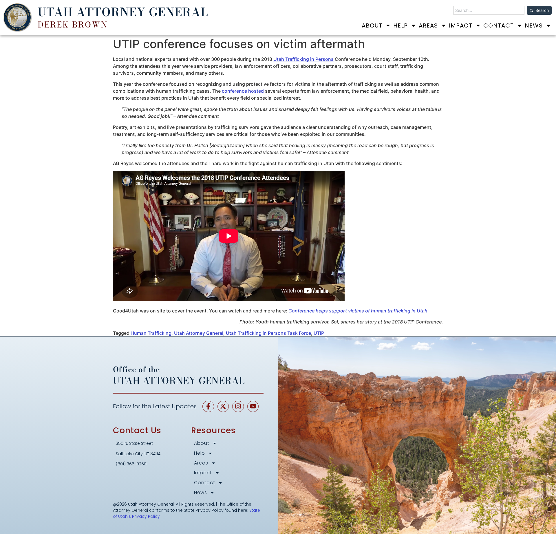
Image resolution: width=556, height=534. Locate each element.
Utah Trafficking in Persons (303, 59)
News (534, 25)
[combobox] (488, 10)
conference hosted (243, 91)
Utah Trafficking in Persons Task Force (268, 333)
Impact (460, 25)
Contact (498, 25)
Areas (428, 25)
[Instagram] (238, 406)
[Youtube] (253, 406)
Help (400, 25)
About (372, 25)
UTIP (319, 333)
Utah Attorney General (198, 333)
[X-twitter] (223, 406)
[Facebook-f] (208, 406)
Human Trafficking (151, 333)
